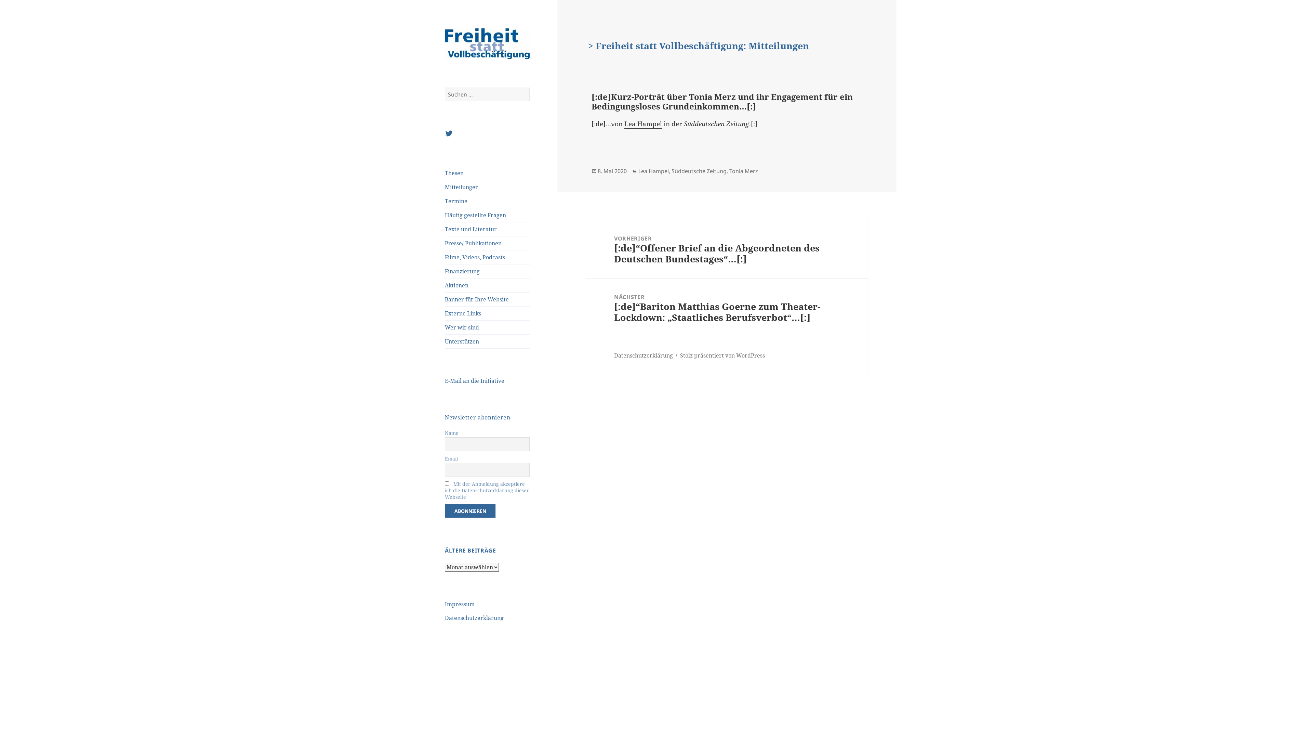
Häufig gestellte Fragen (475, 215)
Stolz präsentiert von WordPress (722, 355)
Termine (456, 201)
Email (451, 458)
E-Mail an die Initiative (474, 381)
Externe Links (463, 313)
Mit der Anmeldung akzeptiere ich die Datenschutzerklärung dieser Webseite (487, 490)
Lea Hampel (643, 123)
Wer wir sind (462, 327)
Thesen (454, 173)
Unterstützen (462, 341)
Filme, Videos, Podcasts (475, 257)
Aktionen (456, 285)
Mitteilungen (462, 187)
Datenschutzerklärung (474, 618)
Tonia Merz (743, 171)
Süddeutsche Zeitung (699, 171)
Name (452, 433)
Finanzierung (462, 271)
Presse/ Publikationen (473, 243)
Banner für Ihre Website (477, 299)
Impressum (460, 604)
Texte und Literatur (471, 229)
